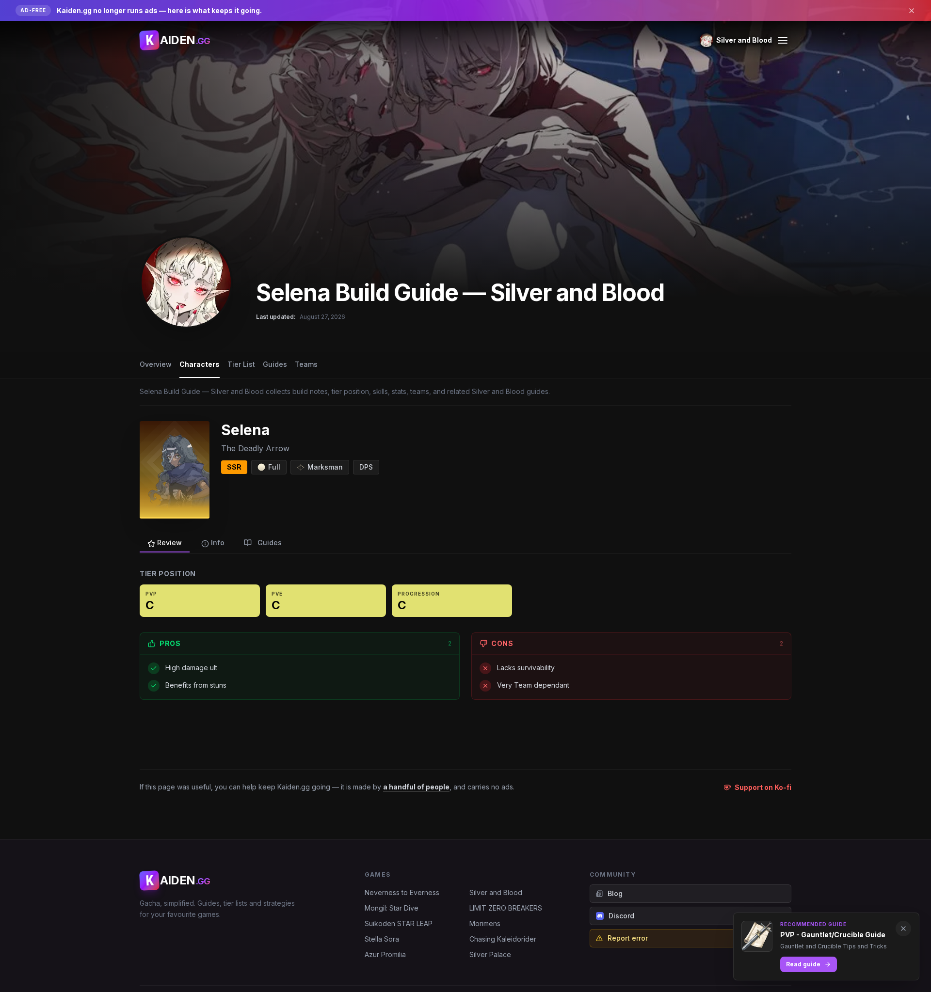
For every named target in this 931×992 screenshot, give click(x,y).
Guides (275, 364)
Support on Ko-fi (763, 787)
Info (218, 542)
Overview (156, 364)
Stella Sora (382, 939)
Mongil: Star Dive (391, 908)
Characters (199, 364)
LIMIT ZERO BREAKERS (505, 908)
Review (169, 542)
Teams (306, 364)
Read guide (803, 964)
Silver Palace (490, 954)
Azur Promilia (385, 954)
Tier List (241, 364)
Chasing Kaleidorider (502, 939)
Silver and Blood (495, 892)
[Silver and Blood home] (186, 282)
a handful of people (416, 787)
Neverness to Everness (402, 892)
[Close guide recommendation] (903, 928)
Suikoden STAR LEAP (399, 923)
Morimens (484, 923)
